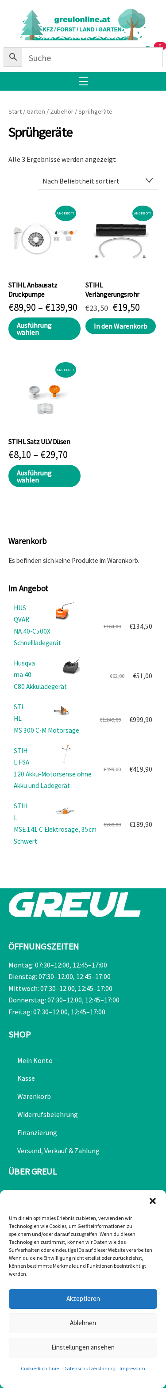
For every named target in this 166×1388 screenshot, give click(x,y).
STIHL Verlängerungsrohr (112, 289)
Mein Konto (35, 1060)
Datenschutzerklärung (89, 1368)
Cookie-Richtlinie (40, 1368)
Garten (36, 111)
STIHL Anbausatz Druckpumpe (33, 289)
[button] (152, 1201)
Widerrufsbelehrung (47, 1114)
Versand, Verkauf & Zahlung (58, 1150)
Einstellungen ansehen (83, 1347)
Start (15, 111)
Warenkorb (34, 1096)
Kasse (26, 1078)
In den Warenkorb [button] (120, 325)
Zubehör (61, 111)
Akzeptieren (83, 1298)
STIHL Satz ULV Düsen (39, 441)
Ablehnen (83, 1323)
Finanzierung (37, 1132)
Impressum (132, 1368)
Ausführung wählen (34, 328)
